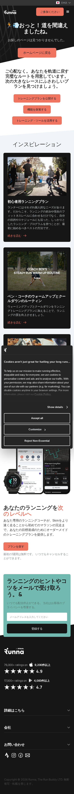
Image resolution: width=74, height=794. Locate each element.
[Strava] (7, 755)
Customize (35, 429)
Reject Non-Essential (37, 440)
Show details (55, 407)
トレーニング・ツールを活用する (37, 120)
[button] (63, 2)
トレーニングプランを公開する (37, 98)
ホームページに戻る (37, 52)
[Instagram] (14, 755)
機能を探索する (37, 109)
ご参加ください (50, 11)
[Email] (28, 755)
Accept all (37, 418)
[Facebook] (21, 755)
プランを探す (16, 546)
